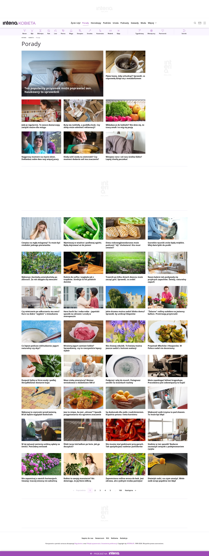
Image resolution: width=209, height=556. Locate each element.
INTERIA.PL (130, 543)
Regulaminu (79, 543)
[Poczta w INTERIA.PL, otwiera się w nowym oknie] (199, 23)
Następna (129, 490)
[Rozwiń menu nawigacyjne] (204, 23)
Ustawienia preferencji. (109, 543)
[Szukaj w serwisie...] (195, 23)
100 (120, 490)
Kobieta (31, 37)
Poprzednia (81, 490)
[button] (96, 23)
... (115, 490)
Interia (24, 37)
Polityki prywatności (94, 543)
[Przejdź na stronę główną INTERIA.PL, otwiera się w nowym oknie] (10, 23)
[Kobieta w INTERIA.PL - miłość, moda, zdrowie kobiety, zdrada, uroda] (27, 23)
